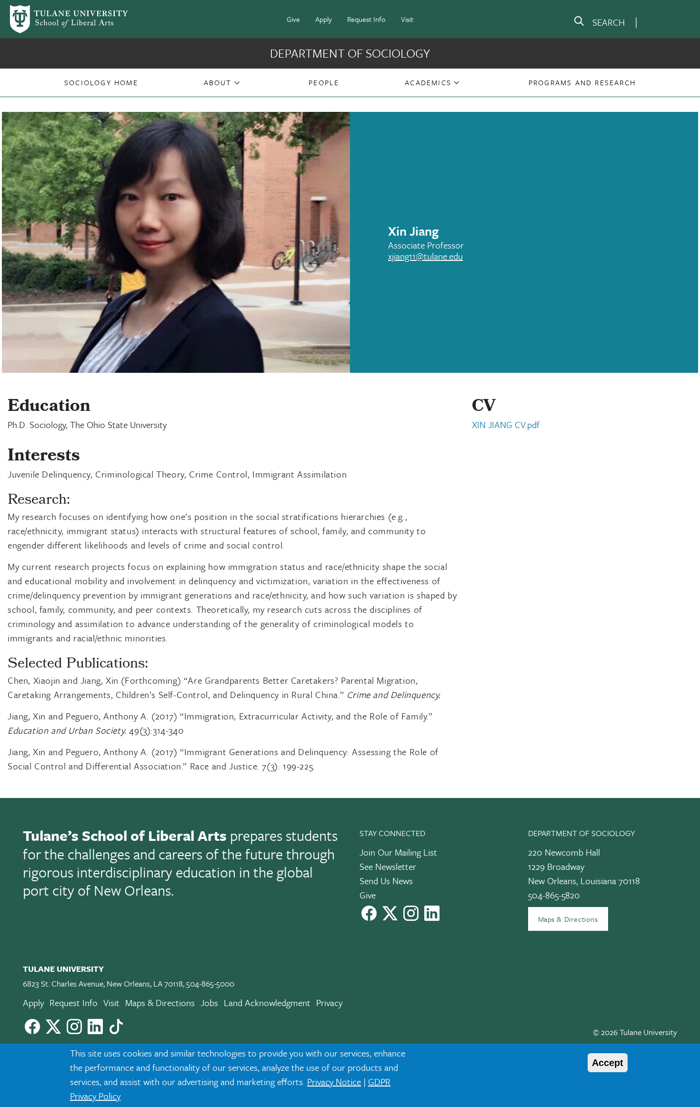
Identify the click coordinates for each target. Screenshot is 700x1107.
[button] (101, 82)
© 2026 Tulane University (635, 1032)
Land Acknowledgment (267, 1002)
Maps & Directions (568, 919)
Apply (323, 19)
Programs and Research (582, 82)
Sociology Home (101, 82)
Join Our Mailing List (398, 852)
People (324, 82)
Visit (407, 19)
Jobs (209, 1002)
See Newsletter (388, 866)
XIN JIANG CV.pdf (506, 424)
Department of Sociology (350, 53)
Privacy (329, 1002)
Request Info (366, 19)
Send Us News (386, 880)
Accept (607, 1062)
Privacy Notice (334, 1081)
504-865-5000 (210, 983)
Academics (428, 82)
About (218, 82)
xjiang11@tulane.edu (425, 255)
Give (293, 19)
